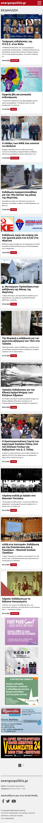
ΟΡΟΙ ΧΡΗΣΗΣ (23, 813)
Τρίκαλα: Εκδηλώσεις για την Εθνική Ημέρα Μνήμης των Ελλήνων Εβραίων (18, 392)
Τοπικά (13, 109)
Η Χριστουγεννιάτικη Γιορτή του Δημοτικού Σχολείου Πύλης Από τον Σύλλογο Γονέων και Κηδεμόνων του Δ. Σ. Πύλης (20, 445)
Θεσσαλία (14, 60)
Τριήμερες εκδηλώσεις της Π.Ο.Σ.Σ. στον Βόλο (17, 42)
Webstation (10, 818)
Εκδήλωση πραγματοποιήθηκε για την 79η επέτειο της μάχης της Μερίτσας (19, 195)
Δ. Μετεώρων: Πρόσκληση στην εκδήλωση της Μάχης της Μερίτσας (20, 289)
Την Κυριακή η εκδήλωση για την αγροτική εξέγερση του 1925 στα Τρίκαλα (21, 341)
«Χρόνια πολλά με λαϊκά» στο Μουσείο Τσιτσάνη (19, 497)
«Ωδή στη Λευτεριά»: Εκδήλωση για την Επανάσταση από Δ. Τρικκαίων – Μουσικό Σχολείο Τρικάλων (20, 548)
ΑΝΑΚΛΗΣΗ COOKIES (16, 815)
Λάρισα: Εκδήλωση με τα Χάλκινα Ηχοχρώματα (16, 600)
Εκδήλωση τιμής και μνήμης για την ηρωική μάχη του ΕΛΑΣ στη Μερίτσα (20, 238)
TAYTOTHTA (5, 813)
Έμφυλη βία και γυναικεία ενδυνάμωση (16, 95)
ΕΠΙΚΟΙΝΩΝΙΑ (13, 813)
